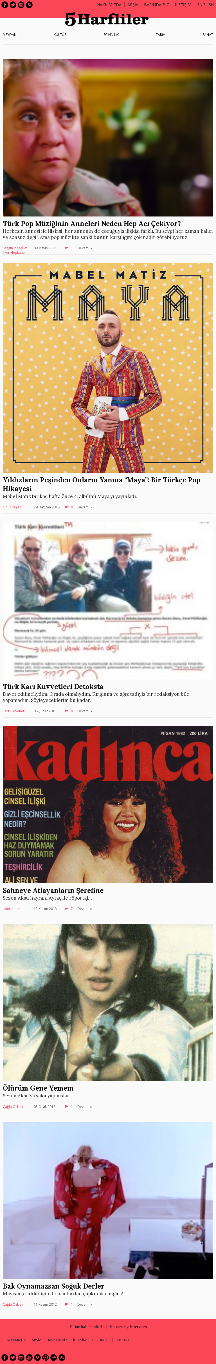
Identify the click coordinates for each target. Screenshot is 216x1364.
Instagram (21, 4)
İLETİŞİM (183, 4)
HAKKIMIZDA (16, 1340)
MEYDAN (10, 34)
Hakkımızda (109, 4)
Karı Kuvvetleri (14, 711)
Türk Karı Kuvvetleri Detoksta (53, 686)
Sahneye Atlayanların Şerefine (53, 890)
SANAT (207, 34)
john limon (11, 908)
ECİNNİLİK (111, 34)
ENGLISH (205, 4)
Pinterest (45, 1357)
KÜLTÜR (60, 34)
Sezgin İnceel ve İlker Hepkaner (15, 250)
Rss (29, 4)
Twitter (13, 4)
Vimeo (37, 1357)
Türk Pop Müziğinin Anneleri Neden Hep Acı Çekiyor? (92, 223)
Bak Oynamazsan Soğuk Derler (53, 1286)
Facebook (4, 4)
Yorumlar (101, 1340)
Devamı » (84, 248)
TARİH (160, 34)
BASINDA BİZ (156, 4)
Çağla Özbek (13, 1106)
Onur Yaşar (12, 507)
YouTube (29, 1357)
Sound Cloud (53, 1357)
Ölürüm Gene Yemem (38, 1088)
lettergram (138, 1326)
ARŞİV (132, 4)
